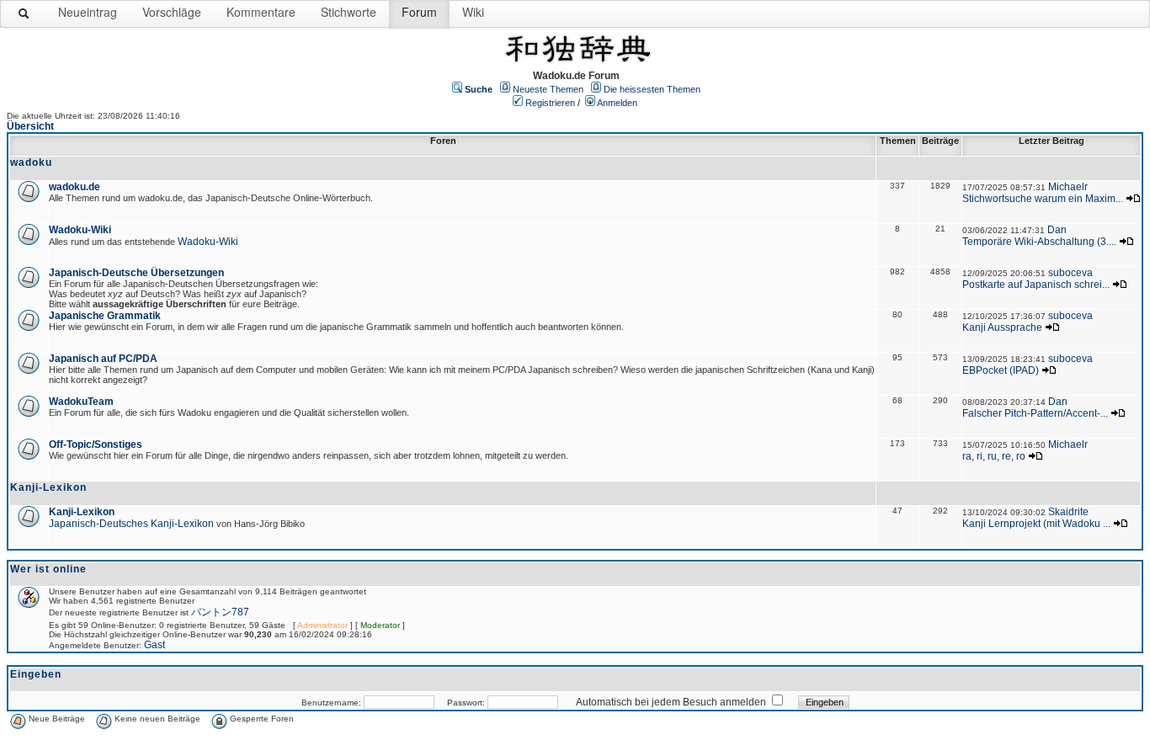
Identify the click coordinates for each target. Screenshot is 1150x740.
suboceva (1070, 273)
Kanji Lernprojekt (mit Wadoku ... (1036, 524)
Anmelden (617, 103)
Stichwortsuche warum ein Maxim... (1042, 199)
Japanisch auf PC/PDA (103, 359)
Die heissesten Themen (652, 89)
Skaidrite (1068, 512)
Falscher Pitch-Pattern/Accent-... (1035, 413)
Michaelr (1068, 187)
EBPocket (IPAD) (1000, 370)
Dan (1057, 230)
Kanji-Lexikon (81, 512)
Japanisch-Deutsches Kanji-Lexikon (131, 524)
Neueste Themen (548, 89)
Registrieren (550, 103)
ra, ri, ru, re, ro (993, 456)
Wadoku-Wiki (80, 230)
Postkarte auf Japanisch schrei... (1036, 284)
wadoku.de (74, 187)
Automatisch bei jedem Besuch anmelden (671, 702)
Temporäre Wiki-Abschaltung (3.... (1039, 242)
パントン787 (220, 612)
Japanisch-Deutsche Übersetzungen (136, 273)
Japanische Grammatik (105, 316)
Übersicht (30, 126)
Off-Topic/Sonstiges (95, 444)
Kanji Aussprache (1002, 327)
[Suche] (24, 17)
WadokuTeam (81, 401)
